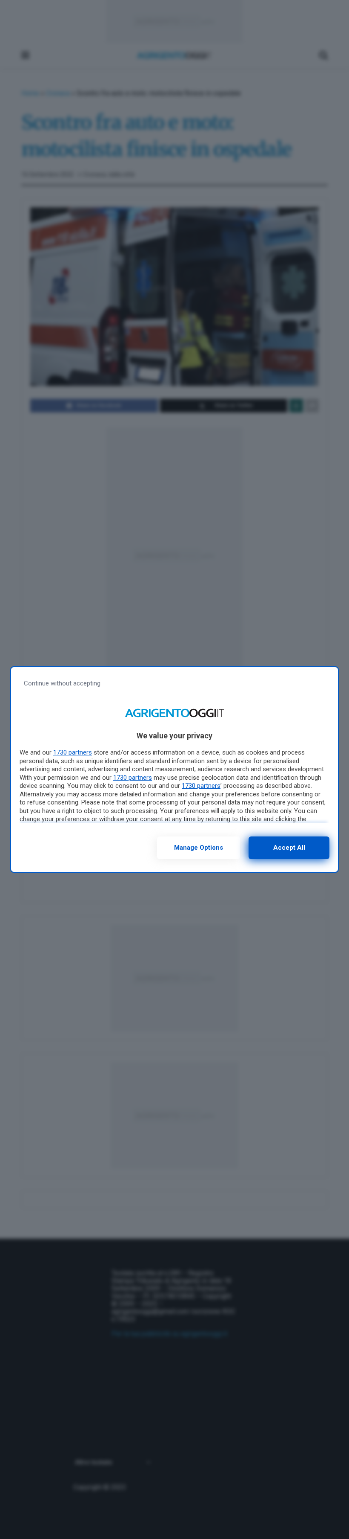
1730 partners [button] (72, 752)
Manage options (198, 847)
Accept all (289, 847)
